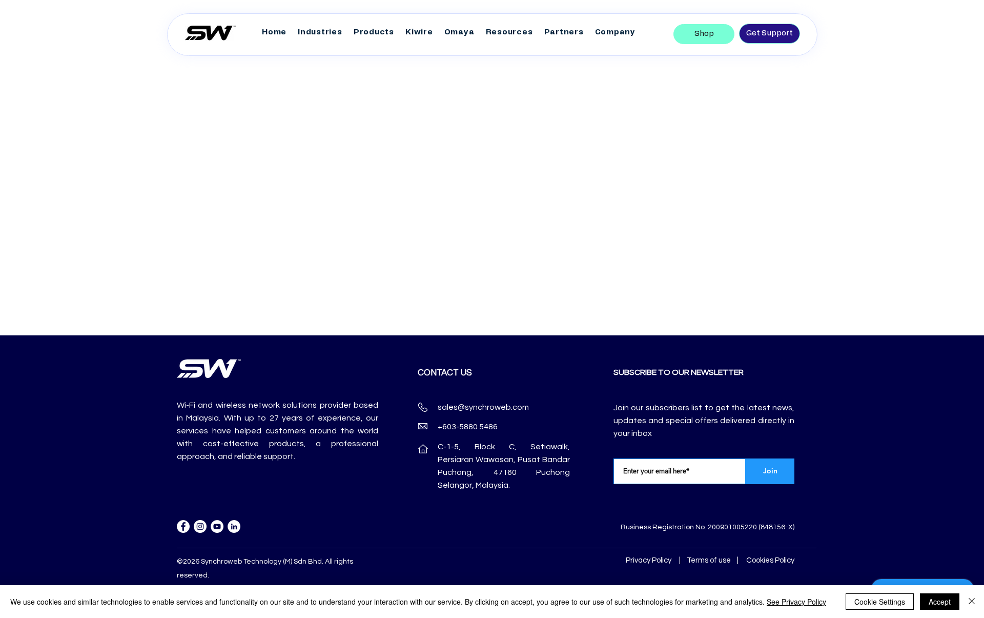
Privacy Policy (648, 560)
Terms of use (709, 560)
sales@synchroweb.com (483, 407)
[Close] (972, 601)
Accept (940, 601)
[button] (374, 32)
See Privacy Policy (796, 601)
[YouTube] (217, 526)
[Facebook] (183, 526)
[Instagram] (200, 526)
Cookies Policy (770, 560)
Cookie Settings (879, 601)
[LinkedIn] (234, 526)
